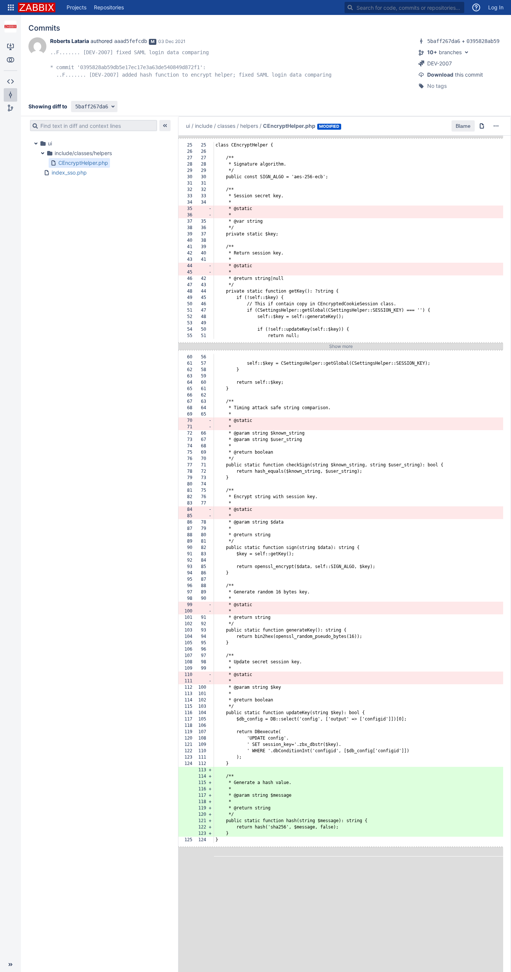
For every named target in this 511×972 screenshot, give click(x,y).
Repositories (109, 7)
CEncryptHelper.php (83, 163)
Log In (496, 7)
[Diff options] (496, 126)
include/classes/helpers (83, 153)
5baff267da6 (443, 41)
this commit (455, 74)
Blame (463, 126)
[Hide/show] (165, 125)
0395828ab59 (482, 41)
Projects (76, 7)
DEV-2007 (439, 63)
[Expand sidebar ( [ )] (10, 964)
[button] (11, 7)
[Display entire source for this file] (482, 126)
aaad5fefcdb (130, 41)
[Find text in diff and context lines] (34, 125)
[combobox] (404, 7)
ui (50, 143)
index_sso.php (69, 172)
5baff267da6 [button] (91, 106)
